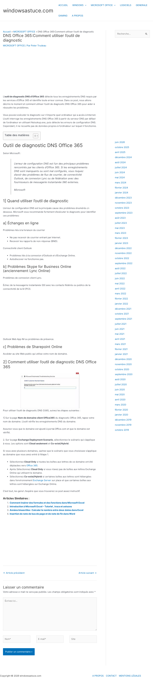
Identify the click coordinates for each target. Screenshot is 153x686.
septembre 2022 (123, 263)
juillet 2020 (121, 384)
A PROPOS (77, 15)
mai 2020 (120, 394)
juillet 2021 (120, 323)
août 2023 (120, 217)
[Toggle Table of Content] (34, 135)
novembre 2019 (123, 424)
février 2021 (121, 349)
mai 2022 (120, 283)
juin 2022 (120, 278)
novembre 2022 (123, 253)
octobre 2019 (122, 429)
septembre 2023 (124, 212)
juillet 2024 (121, 167)
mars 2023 (120, 233)
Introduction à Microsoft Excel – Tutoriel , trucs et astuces (41, 506)
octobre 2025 (122, 147)
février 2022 (121, 298)
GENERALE (141, 5)
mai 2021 (119, 333)
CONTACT (111, 675)
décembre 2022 (123, 248)
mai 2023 (120, 228)
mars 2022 (120, 293)
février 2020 (121, 409)
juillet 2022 (121, 273)
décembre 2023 (123, 197)
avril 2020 (120, 399)
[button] (85, 5)
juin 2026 (120, 142)
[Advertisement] (50, 73)
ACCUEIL (63, 5)
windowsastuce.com (28, 10)
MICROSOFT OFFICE (102, 5)
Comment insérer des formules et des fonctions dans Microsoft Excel (47, 502)
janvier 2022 (121, 303)
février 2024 (121, 187)
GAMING (62, 15)
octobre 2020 (122, 369)
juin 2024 (120, 172)
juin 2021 (119, 329)
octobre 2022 (122, 258)
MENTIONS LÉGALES (130, 675)
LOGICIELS (125, 5)
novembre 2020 (123, 364)
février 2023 (121, 238)
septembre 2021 (123, 318)
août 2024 (120, 162)
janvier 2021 (121, 354)
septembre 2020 (123, 374)
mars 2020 (120, 404)
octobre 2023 (122, 207)
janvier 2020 (121, 414)
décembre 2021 (123, 308)
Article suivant (88, 572)
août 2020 (120, 379)
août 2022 (120, 268)
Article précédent (14, 572)
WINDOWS (78, 5)
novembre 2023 (123, 202)
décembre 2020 (123, 359)
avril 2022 (120, 288)
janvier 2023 (121, 243)
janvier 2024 (121, 192)
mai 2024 (120, 177)
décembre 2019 (123, 419)
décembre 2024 (123, 157)
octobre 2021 (122, 313)
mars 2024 (120, 182)
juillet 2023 (121, 222)
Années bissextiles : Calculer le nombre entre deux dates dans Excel (46, 510)
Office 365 (32, 465)
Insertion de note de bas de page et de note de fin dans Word (42, 513)
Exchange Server (42, 480)
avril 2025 (120, 152)
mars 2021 (120, 344)
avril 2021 (120, 339)
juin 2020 (120, 389)
